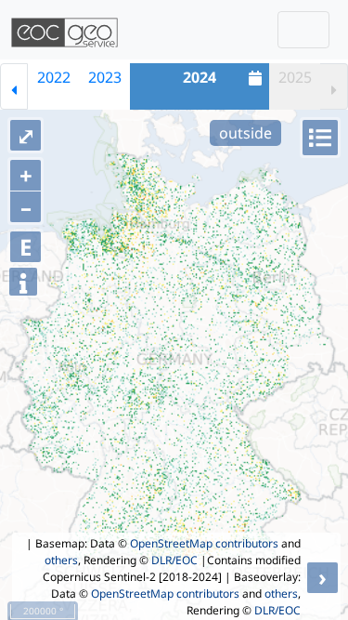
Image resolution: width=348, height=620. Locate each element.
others (61, 560)
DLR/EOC (174, 560)
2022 (54, 77)
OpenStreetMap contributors (204, 543)
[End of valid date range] (334, 86)
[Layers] (320, 137)
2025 (295, 77)
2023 (105, 77)
